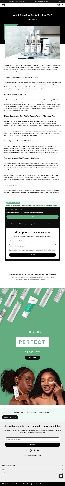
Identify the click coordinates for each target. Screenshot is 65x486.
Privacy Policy (26, 484)
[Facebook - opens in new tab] (34, 451)
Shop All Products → (44, 412)
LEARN (4, 473)
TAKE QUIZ (32, 357)
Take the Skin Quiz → (19, 412)
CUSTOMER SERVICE (8, 465)
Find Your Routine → (32, 216)
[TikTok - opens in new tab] (27, 450)
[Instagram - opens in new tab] (31, 450)
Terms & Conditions (37, 484)
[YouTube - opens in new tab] (38, 451)
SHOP (4, 469)
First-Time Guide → (31, 412)
